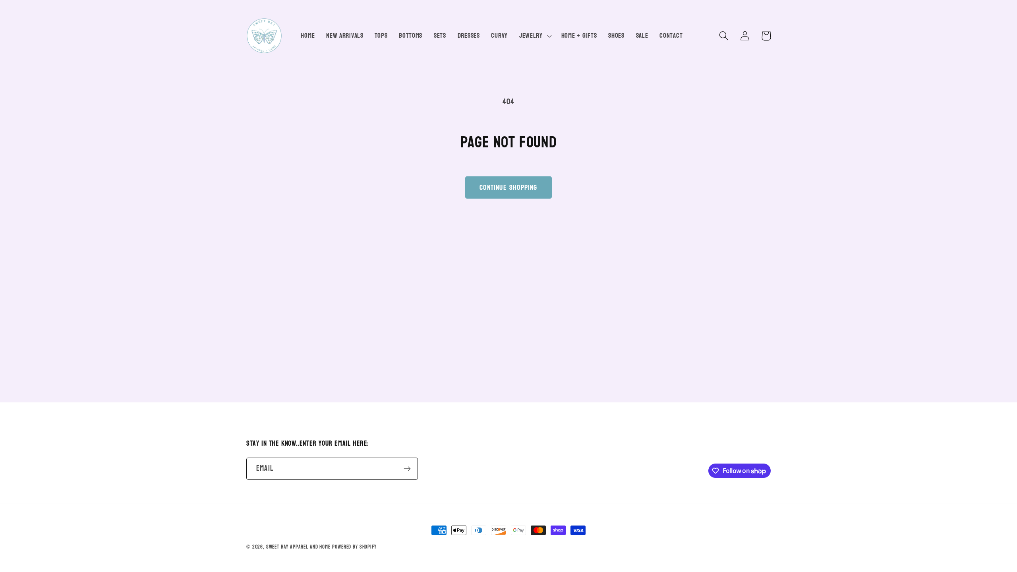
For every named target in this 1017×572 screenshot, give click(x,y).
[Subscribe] (407, 469)
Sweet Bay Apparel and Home (298, 547)
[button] (534, 36)
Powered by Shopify (354, 547)
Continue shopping (508, 187)
